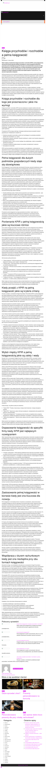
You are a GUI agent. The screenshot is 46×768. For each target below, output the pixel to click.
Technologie (7, 751)
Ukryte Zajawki (8, 756)
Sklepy (6, 748)
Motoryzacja (7, 736)
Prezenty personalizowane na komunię (31, 696)
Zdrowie (6, 762)
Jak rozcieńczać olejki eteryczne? (32, 748)
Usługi (6, 759)
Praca (6, 742)
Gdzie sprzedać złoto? (11, 693)
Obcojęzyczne (8, 741)
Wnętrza (6, 760)
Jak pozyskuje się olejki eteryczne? (32, 745)
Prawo (6, 744)
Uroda (6, 757)
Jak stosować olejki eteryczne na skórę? (33, 744)
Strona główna (6, 21)
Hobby (6, 730)
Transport (7, 753)
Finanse (6, 728)
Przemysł (7, 745)
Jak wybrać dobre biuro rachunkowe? (32, 715)
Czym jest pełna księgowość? (23, 632)
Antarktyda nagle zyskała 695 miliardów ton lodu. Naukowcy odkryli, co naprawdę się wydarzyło (33, 730)
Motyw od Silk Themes (23, 765)
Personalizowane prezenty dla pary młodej (12, 715)
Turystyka (7, 754)
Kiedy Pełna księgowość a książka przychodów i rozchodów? (30, 624)
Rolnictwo (7, 747)
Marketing (7, 733)
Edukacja (7, 727)
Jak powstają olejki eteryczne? (31, 747)
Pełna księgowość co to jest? (23, 648)
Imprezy (6, 731)
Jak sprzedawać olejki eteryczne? (32, 742)
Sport (6, 750)
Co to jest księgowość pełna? (23, 640)
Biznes (10, 45)
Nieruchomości (8, 739)
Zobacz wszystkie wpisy (18, 668)
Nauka (6, 738)
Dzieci (6, 725)
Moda (6, 735)
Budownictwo (7, 724)
